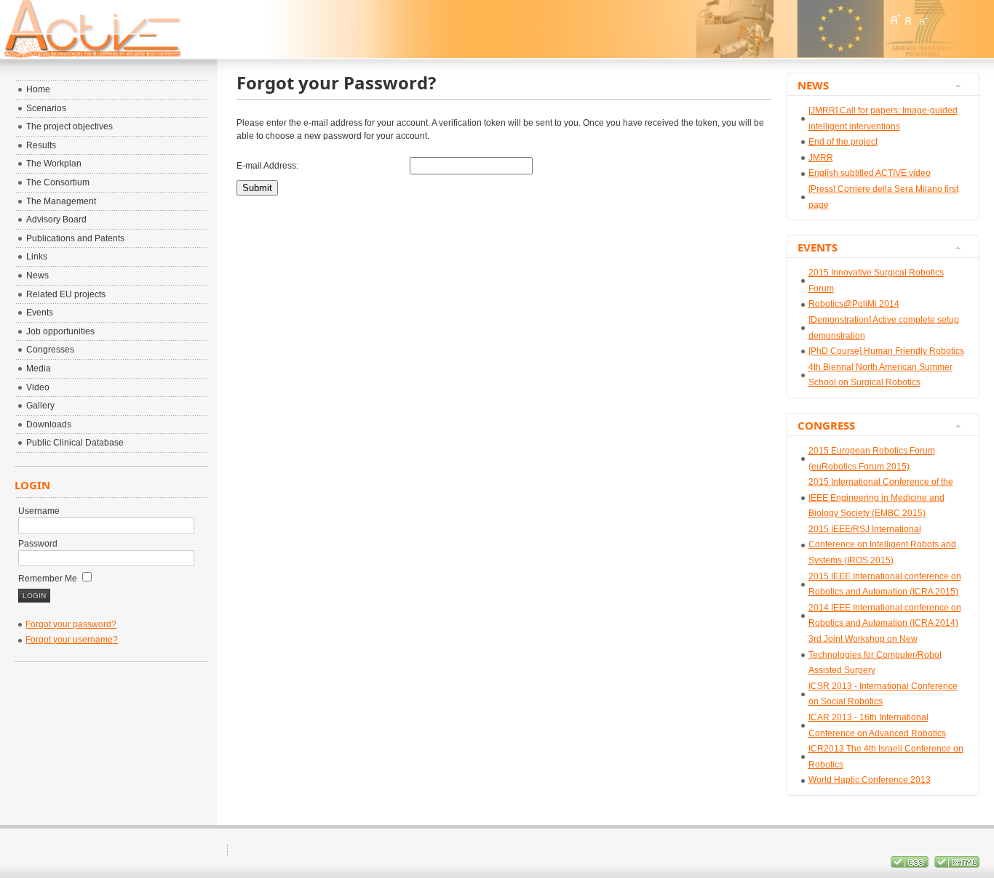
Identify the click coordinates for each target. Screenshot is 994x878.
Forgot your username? (71, 640)
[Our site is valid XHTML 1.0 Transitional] (956, 865)
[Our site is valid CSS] (911, 865)
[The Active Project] (156, 29)
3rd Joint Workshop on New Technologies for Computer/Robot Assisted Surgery (875, 654)
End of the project (843, 142)
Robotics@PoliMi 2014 (853, 304)
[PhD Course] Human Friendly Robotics (886, 351)
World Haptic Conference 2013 (869, 780)
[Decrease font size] (923, 19)
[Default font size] (909, 19)
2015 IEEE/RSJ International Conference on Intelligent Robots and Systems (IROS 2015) (882, 544)
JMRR (820, 158)
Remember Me (48, 578)
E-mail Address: (267, 166)
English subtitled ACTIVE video (869, 173)
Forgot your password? (70, 624)
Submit (257, 187)
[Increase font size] (895, 19)
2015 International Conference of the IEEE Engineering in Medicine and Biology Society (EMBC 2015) (880, 497)
